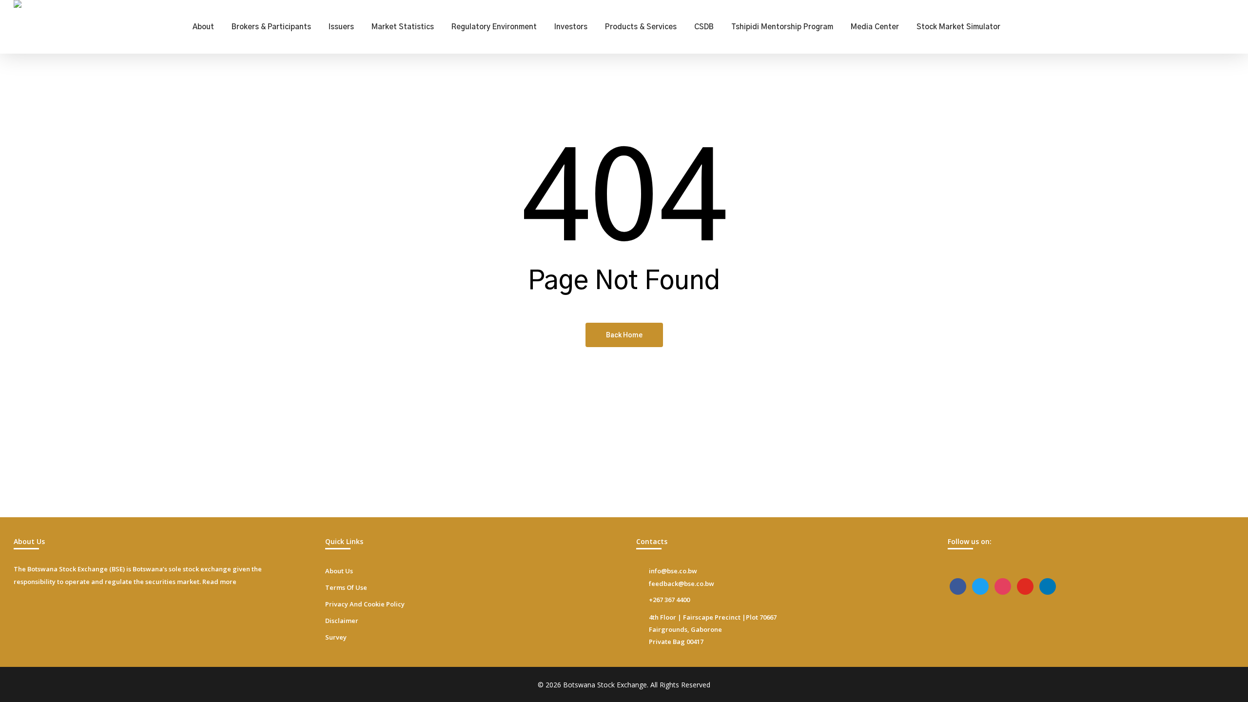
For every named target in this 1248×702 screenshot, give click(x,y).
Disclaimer (341, 620)
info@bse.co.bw (673, 570)
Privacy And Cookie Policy (365, 604)
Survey (336, 637)
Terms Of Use (346, 587)
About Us (339, 570)
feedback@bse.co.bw (681, 583)
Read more (219, 581)
